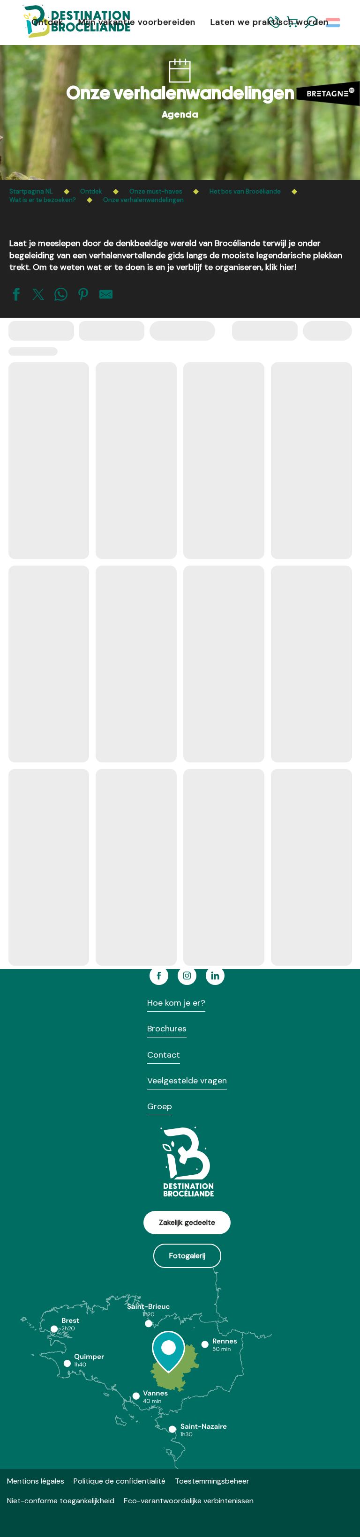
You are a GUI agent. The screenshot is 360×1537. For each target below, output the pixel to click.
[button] (333, 22)
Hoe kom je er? (176, 1002)
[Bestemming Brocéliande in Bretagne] (69, 22)
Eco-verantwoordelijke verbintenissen (189, 1501)
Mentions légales (35, 1481)
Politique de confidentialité (119, 1481)
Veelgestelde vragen (187, 1080)
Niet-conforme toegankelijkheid (60, 1501)
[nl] (333, 22)
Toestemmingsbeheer (212, 1481)
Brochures (167, 1028)
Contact (163, 1054)
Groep (159, 1106)
